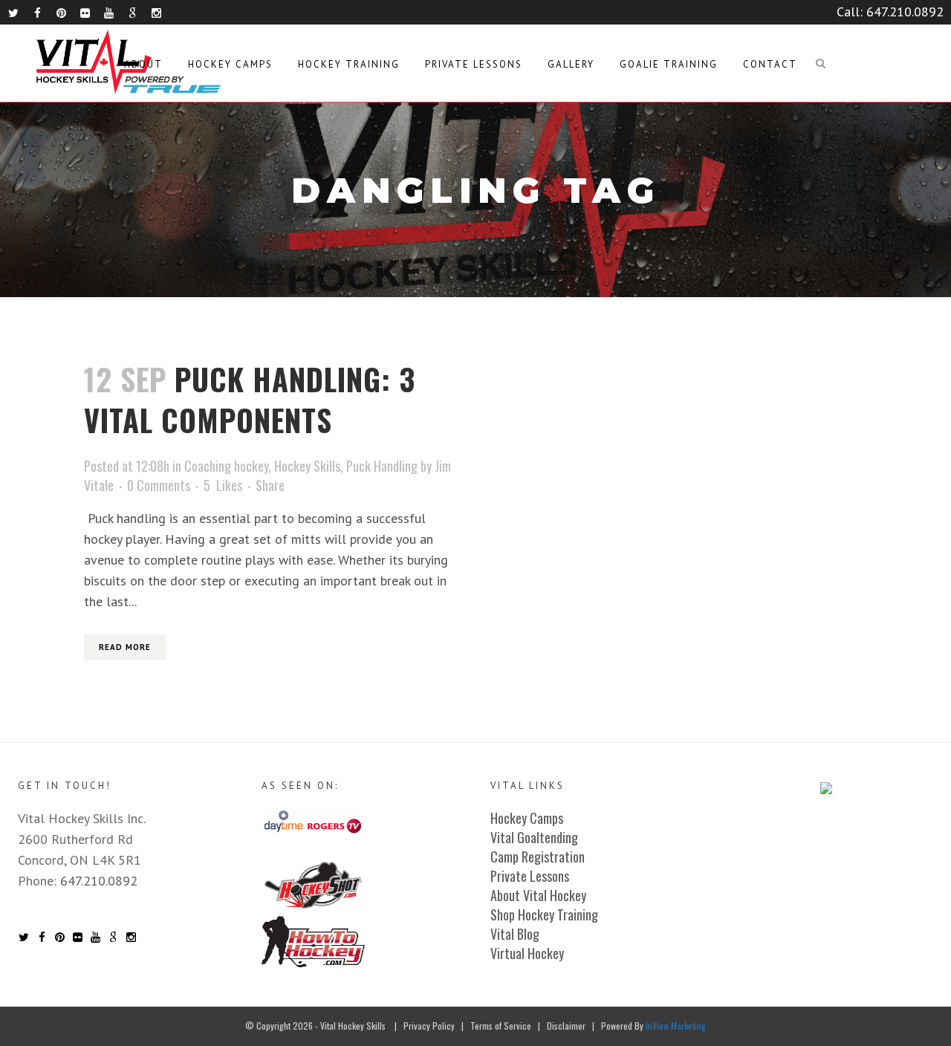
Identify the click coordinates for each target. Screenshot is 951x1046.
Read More (125, 647)
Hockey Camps (526, 818)
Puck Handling (382, 465)
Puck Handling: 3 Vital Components (249, 399)
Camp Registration (537, 856)
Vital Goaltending (534, 837)
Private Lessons (529, 876)
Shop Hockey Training (544, 914)
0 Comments (158, 485)
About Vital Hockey (538, 895)
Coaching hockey (226, 465)
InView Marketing (676, 1025)
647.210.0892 (905, 11)
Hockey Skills (307, 465)
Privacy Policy (429, 1025)
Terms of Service (500, 1025)
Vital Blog (514, 933)
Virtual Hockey (527, 953)
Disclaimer (566, 1025)
